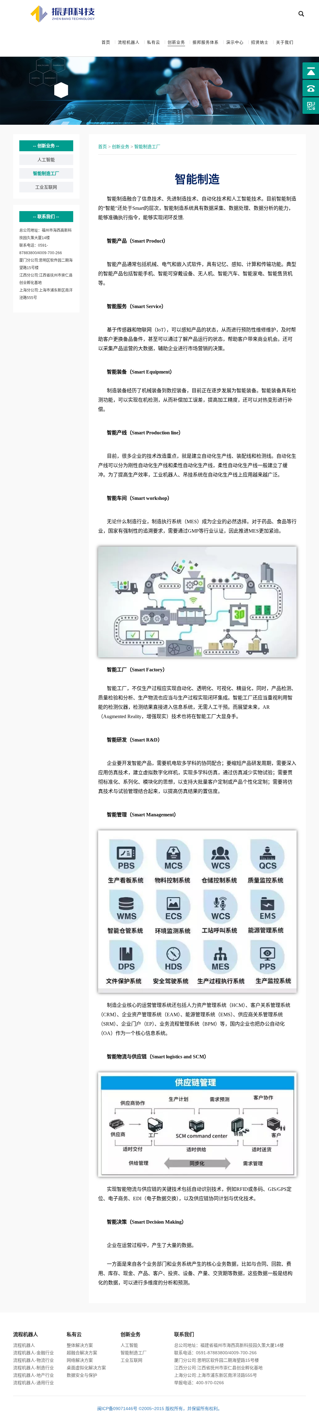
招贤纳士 (260, 42)
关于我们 (284, 42)
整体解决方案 (80, 1345)
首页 (106, 42)
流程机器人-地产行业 (33, 1375)
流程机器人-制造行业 (33, 1367)
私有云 (153, 42)
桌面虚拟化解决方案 (86, 1367)
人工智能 (46, 159)
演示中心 (235, 42)
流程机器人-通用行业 (33, 1382)
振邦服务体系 (206, 42)
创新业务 (176, 42)
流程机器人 (129, 42)
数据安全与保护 (82, 1375)
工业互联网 (46, 187)
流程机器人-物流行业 (33, 1360)
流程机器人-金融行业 (33, 1352)
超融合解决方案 (82, 1352)
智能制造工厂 (46, 173)
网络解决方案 (80, 1360)
